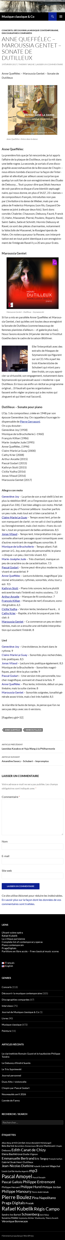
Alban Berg (6, 1143)
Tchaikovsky (40, 1218)
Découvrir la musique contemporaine (36, 30)
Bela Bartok (8, 1145)
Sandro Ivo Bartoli (11, 1214)
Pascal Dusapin (39, 1177)
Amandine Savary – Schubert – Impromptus (25, 759)
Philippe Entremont (39, 1181)
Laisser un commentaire (49, 64)
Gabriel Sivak (9, 1162)
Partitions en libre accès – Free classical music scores (30, 951)
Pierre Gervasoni (30, 421)
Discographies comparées (17, 33)
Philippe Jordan (51, 1187)
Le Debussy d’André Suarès (16, 1062)
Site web (7, 870)
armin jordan (18, 1142)
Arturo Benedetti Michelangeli (38, 1143)
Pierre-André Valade (40, 1192)
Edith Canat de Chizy (28, 1149)
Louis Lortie (8, 1171)
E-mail (5, 856)
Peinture (6, 1030)
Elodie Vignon (30, 1154)
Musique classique (11, 1024)
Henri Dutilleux (33, 730)
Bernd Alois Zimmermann (25, 1146)
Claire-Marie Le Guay (14, 517)
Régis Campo (46, 1209)
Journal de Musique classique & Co (20, 1012)
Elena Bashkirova (12, 1154)
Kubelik (37, 1166)
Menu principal (61, 16)
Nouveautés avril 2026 (14, 1094)
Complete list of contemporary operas (22, 941)
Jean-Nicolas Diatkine (18, 1166)
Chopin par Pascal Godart (15, 1087)
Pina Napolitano (44, 1198)
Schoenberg (30, 1214)
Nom (5, 841)
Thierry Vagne (26, 64)
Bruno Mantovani (45, 1145)
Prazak (29, 1203)
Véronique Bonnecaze (15, 1221)
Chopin (59, 1146)
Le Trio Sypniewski (11, 1069)
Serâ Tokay (44, 1215)
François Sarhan (55, 1159)
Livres (5, 1018)
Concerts (7, 30)
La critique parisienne (13, 938)
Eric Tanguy (41, 1158)
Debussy (6, 1150)
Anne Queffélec (13, 730)
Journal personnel (11, 1075)
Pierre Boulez (16, 1197)
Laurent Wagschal (50, 1166)
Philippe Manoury (16, 1191)
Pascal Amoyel (17, 1176)
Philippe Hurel (31, 1187)
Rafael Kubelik (17, 1208)
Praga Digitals (13, 1202)
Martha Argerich (22, 1171)
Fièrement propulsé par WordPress (18, 1235)
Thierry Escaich (52, 1218)
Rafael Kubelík (9, 935)
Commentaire (11, 796)
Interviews (7, 1005)
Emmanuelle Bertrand (18, 1158)
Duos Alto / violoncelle (14, 1081)
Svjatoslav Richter (26, 1218)
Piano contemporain (13, 945)
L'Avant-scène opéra (12, 932)
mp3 (33, 1170)
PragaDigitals (9, 948)
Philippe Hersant (11, 1187)
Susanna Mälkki (10, 1217)
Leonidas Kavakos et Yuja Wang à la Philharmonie (28, 746)
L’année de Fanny (11, 1100)
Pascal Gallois (12, 1182)
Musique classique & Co (18, 16)
